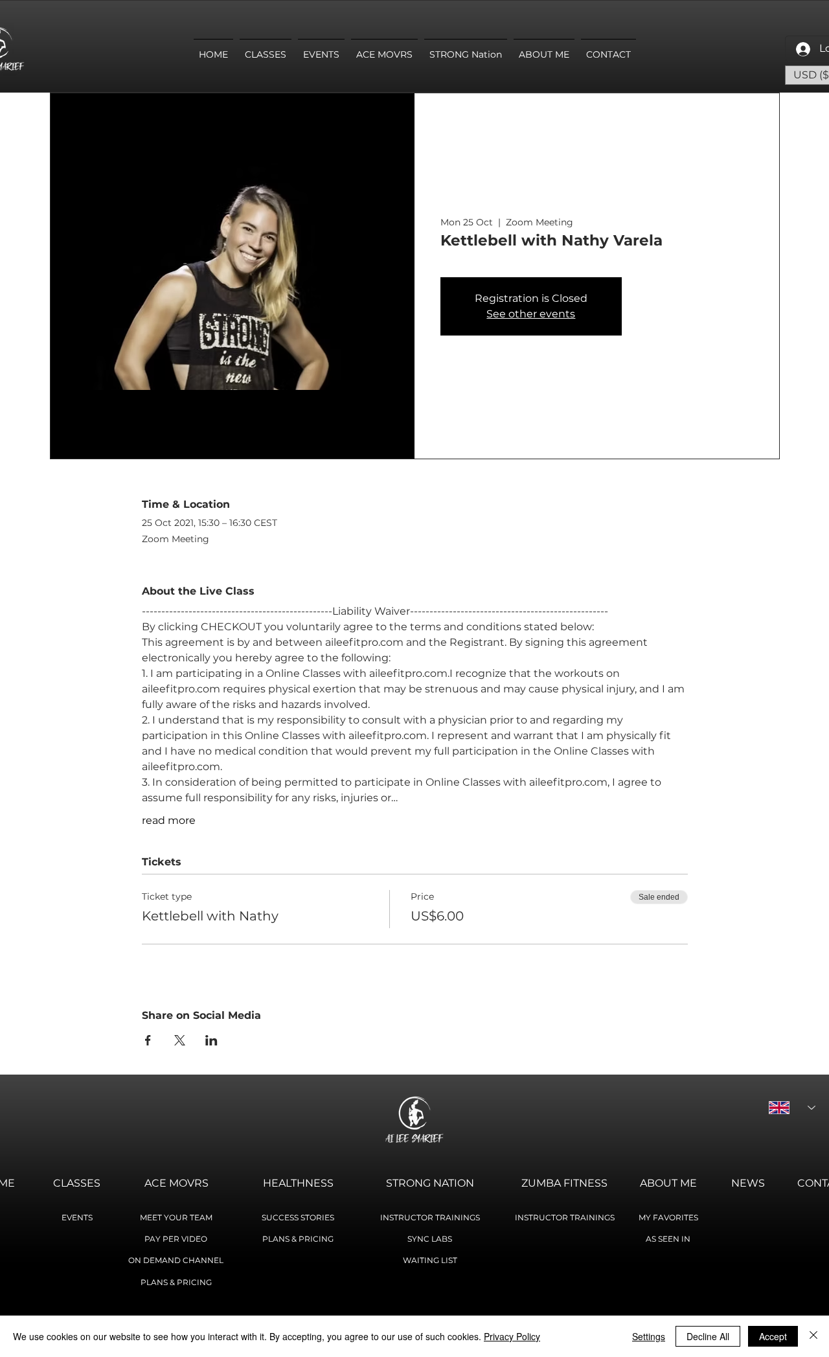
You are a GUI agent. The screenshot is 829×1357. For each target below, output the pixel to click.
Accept (773, 1336)
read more (169, 820)
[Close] (813, 1336)
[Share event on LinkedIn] (211, 1040)
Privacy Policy (512, 1336)
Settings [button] (648, 1336)
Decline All (708, 1336)
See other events (530, 314)
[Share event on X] (180, 1040)
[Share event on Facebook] (148, 1040)
